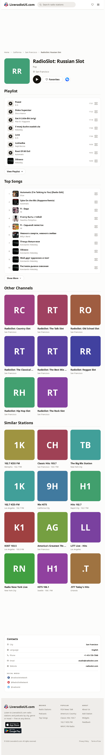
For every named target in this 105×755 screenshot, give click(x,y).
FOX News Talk (67, 709)
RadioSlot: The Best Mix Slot (52, 369)
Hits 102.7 (76, 504)
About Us (86, 709)
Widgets (85, 718)
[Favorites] (92, 4)
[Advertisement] (52, 30)
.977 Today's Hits (80, 587)
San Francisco (31, 52)
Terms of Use (96, 741)
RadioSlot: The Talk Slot (51, 328)
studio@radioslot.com (88, 660)
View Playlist (13, 171)
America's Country (68, 713)
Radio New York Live (16, 587)
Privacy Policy (84, 741)
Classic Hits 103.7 (47, 463)
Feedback (86, 722)
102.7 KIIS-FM (12, 504)
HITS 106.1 (43, 587)
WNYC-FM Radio (67, 726)
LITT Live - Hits (79, 545)
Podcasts (42, 713)
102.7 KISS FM (12, 463)
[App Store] (13, 724)
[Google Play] (13, 730)
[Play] (37, 79)
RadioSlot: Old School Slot (85, 328)
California (17, 52)
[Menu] (98, 4)
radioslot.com (92, 666)
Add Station (87, 713)
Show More (12, 278)
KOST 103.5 (10, 545)
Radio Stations (45, 709)
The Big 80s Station (81, 463)
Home (6, 52)
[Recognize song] (67, 79)
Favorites (54, 79)
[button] (19, 310)
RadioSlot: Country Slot (17, 328)
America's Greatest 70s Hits (52, 545)
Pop (35, 66)
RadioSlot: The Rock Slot (51, 410)
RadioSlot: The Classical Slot (19, 369)
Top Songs (43, 718)
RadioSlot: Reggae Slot (83, 369)
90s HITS (42, 504)
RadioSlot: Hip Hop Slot (17, 410)
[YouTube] (96, 103)
